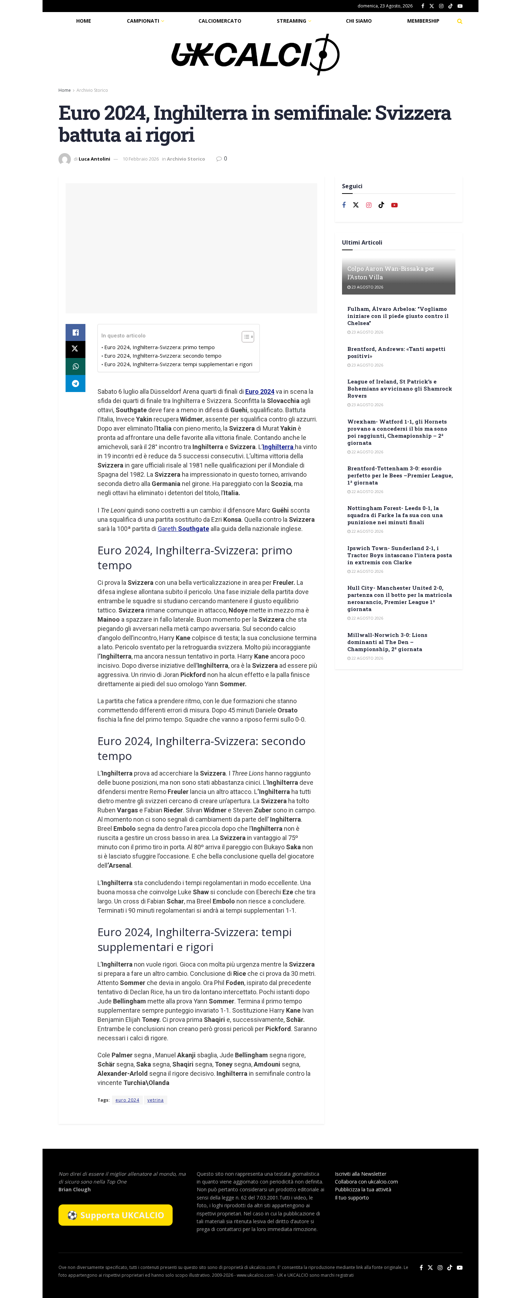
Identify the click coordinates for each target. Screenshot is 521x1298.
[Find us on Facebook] (422, 6)
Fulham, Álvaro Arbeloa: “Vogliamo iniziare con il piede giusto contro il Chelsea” (398, 315)
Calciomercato (219, 20)
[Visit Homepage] (255, 55)
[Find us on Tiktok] (381, 205)
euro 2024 (127, 1100)
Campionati (143, 20)
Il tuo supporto (352, 1197)
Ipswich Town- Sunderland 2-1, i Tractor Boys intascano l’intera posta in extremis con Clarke (399, 555)
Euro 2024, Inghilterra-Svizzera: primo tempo (159, 347)
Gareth (183, 528)
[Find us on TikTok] (450, 6)
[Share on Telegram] (75, 383)
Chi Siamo (359, 20)
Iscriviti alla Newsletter (360, 1173)
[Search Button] (460, 21)
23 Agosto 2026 (367, 287)
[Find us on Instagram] (441, 6)
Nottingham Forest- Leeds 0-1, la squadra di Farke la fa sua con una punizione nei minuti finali (395, 515)
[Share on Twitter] (75, 349)
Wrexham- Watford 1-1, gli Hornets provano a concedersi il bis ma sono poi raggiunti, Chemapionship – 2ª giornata (397, 432)
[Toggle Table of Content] (244, 337)
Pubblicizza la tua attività (363, 1189)
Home (83, 20)
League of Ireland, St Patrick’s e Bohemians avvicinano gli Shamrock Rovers (399, 388)
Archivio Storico (92, 90)
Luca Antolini (94, 159)
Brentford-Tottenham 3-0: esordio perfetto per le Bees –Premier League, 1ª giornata (400, 475)
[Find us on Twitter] (431, 6)
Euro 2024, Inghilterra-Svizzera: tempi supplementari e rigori (178, 364)
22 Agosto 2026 (367, 451)
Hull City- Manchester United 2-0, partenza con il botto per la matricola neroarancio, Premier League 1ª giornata (399, 598)
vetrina (155, 1100)
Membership (423, 20)
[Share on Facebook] (75, 332)
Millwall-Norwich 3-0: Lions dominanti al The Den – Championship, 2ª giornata (387, 642)
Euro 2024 (259, 391)
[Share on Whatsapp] (75, 366)
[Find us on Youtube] (460, 6)
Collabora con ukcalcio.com (366, 1181)
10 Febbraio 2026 (141, 159)
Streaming (291, 20)
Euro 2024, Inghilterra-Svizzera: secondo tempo (163, 355)
